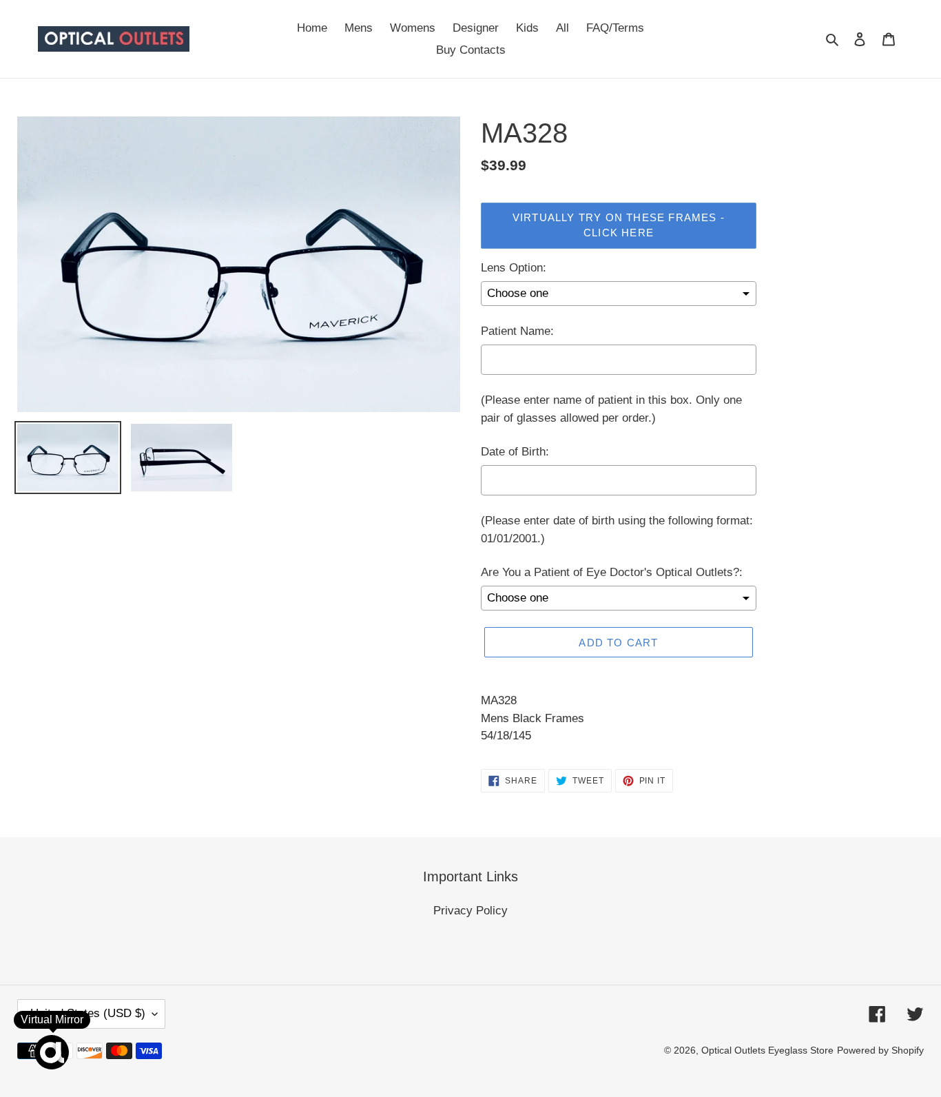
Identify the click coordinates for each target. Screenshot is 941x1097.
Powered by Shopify (880, 1050)
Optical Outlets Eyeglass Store (767, 1050)
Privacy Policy (470, 910)
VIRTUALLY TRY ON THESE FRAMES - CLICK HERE (619, 225)
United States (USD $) (87, 1013)
